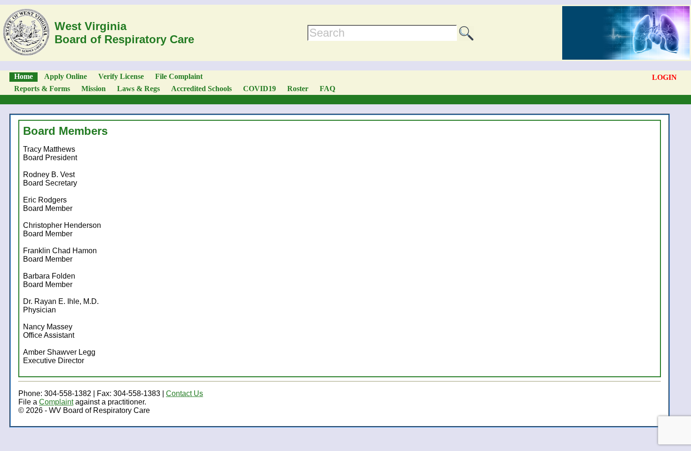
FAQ (327, 89)
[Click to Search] (466, 33)
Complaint (56, 402)
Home (23, 76)
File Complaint (179, 76)
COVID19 (259, 89)
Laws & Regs (138, 89)
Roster (297, 89)
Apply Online (65, 76)
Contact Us (184, 393)
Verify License (121, 76)
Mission (93, 89)
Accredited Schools (201, 89)
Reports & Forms (42, 89)
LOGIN (664, 77)
